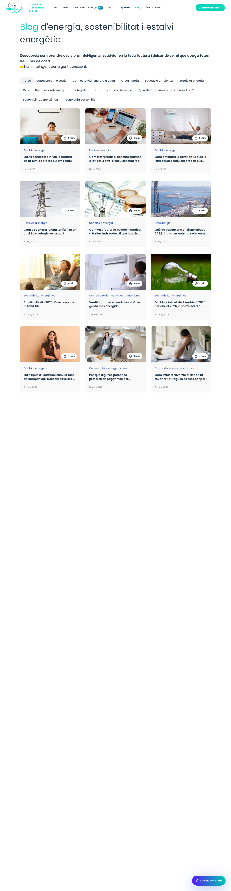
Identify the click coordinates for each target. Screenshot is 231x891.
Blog (137, 7)
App (110, 7)
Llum (55, 7)
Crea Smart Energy (85, 7)
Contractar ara (209, 7)
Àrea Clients (153, 7)
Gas (65, 7)
